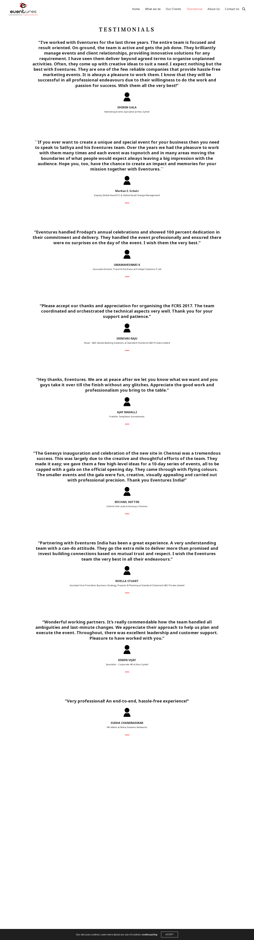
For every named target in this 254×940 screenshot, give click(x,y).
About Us (214, 9)
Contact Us (232, 9)
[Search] (243, 9)
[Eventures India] (23, 9)
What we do (153, 9)
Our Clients (173, 9)
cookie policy (149, 934)
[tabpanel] (127, 168)
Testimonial (194, 9)
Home (136, 9)
